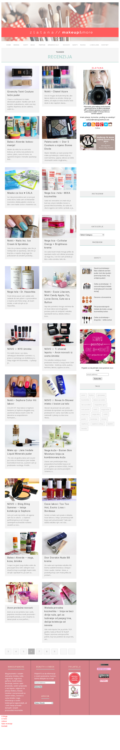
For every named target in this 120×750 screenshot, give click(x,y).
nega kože (105, 410)
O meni (4, 719)
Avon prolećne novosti (20, 607)
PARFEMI (42, 45)
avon (83, 395)
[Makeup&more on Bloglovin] (104, 670)
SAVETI (75, 45)
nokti (106, 414)
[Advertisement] (99, 170)
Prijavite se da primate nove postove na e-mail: (97, 369)
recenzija (93, 419)
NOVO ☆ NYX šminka (19, 349)
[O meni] (97, 115)
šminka (84, 429)
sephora (84, 424)
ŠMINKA (16, 45)
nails (95, 410)
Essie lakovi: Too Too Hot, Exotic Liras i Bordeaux (56, 507)
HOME (8, 45)
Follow (97, 128)
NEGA (33, 45)
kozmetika (85, 400)
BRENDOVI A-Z (53, 45)
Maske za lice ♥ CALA (19, 193)
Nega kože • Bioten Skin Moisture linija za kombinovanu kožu (58, 454)
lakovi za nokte (99, 400)
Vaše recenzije (6, 723)
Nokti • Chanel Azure (56, 91)
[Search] (115, 45)
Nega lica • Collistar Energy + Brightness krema (55, 244)
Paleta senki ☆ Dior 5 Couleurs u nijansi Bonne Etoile (58, 145)
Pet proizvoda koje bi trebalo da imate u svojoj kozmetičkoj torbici (103, 309)
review (103, 419)
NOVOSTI (66, 45)
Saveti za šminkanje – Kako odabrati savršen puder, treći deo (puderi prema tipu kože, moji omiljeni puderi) (102, 273)
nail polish (85, 410)
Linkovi (4, 721)
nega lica (84, 414)
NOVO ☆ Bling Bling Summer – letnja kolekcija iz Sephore (18, 507)
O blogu (4, 716)
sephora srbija (97, 424)
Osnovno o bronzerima (102, 297)
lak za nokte (86, 405)
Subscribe (38, 687)
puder (83, 419)
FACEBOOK (97, 242)
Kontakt (105, 45)
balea (91, 395)
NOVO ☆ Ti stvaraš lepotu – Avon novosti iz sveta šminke (58, 352)
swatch (110, 424)
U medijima (94, 45)
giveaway (101, 395)
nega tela (96, 414)
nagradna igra (100, 405)
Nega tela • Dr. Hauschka (21, 291)
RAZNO (83, 45)
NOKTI (25, 45)
